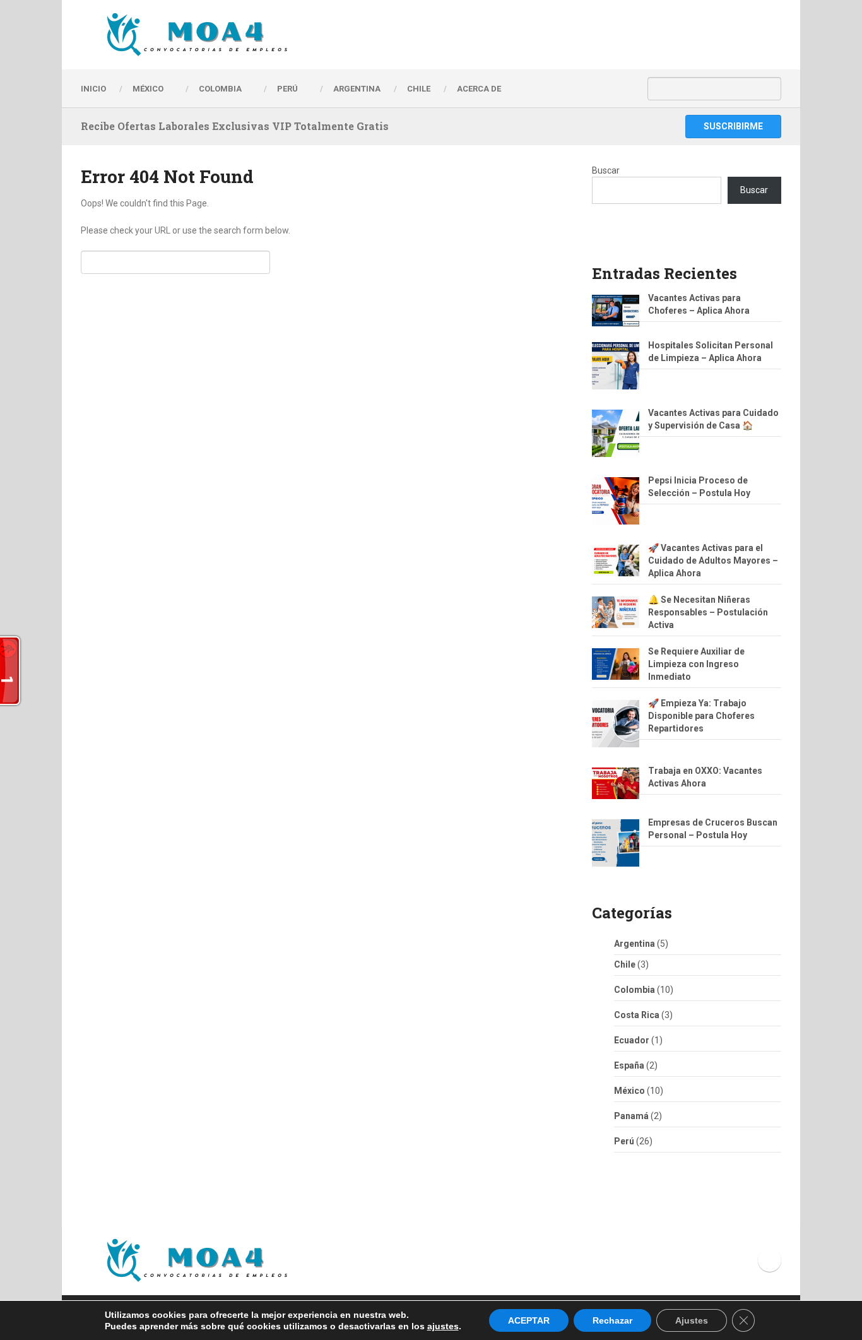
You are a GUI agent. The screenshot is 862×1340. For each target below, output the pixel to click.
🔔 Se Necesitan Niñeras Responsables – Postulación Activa (708, 612)
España (629, 1065)
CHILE (418, 88)
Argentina (634, 944)
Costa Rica (636, 1015)
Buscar (606, 170)
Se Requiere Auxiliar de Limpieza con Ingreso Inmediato (696, 664)
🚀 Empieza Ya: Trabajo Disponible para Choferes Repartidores (701, 715)
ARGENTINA (357, 88)
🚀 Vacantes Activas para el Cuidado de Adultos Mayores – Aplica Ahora (713, 560)
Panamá (631, 1116)
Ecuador (631, 1040)
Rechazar (612, 1320)
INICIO (93, 88)
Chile (624, 964)
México (629, 1091)
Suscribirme (733, 126)
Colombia (220, 88)
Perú (624, 1141)
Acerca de (479, 88)
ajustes (443, 1326)
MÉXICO (148, 88)
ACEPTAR (529, 1320)
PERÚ (287, 88)
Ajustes (691, 1320)
